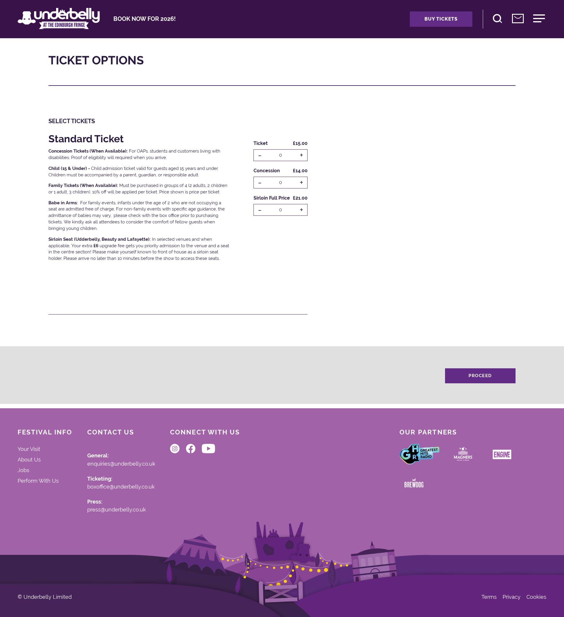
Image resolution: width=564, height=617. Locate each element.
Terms (489, 597)
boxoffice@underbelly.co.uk (121, 487)
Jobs (23, 470)
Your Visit (29, 449)
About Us (29, 460)
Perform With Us (38, 481)
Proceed (480, 375)
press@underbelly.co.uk (116, 510)
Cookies (536, 597)
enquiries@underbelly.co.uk (121, 464)
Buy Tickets (441, 19)
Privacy (512, 597)
